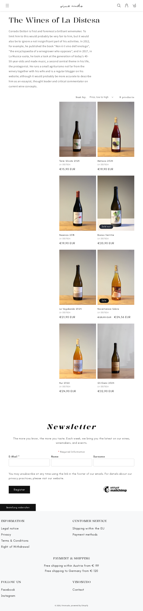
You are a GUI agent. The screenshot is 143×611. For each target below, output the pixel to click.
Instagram (8, 596)
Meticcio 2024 (105, 161)
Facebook (8, 590)
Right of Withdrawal (15, 547)
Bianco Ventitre (105, 235)
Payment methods (85, 534)
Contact (78, 590)
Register (19, 489)
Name (55, 456)
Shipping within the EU (88, 528)
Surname (99, 456)
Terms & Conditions (15, 540)
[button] (7, 5)
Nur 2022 (64, 383)
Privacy (6, 534)
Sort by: (81, 97)
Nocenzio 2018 (66, 235)
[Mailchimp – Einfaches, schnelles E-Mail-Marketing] (115, 489)
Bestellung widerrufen (18, 507)
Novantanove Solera (108, 309)
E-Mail (14, 456)
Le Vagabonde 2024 (70, 309)
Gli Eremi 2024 (105, 383)
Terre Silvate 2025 (69, 161)
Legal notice (10, 528)
